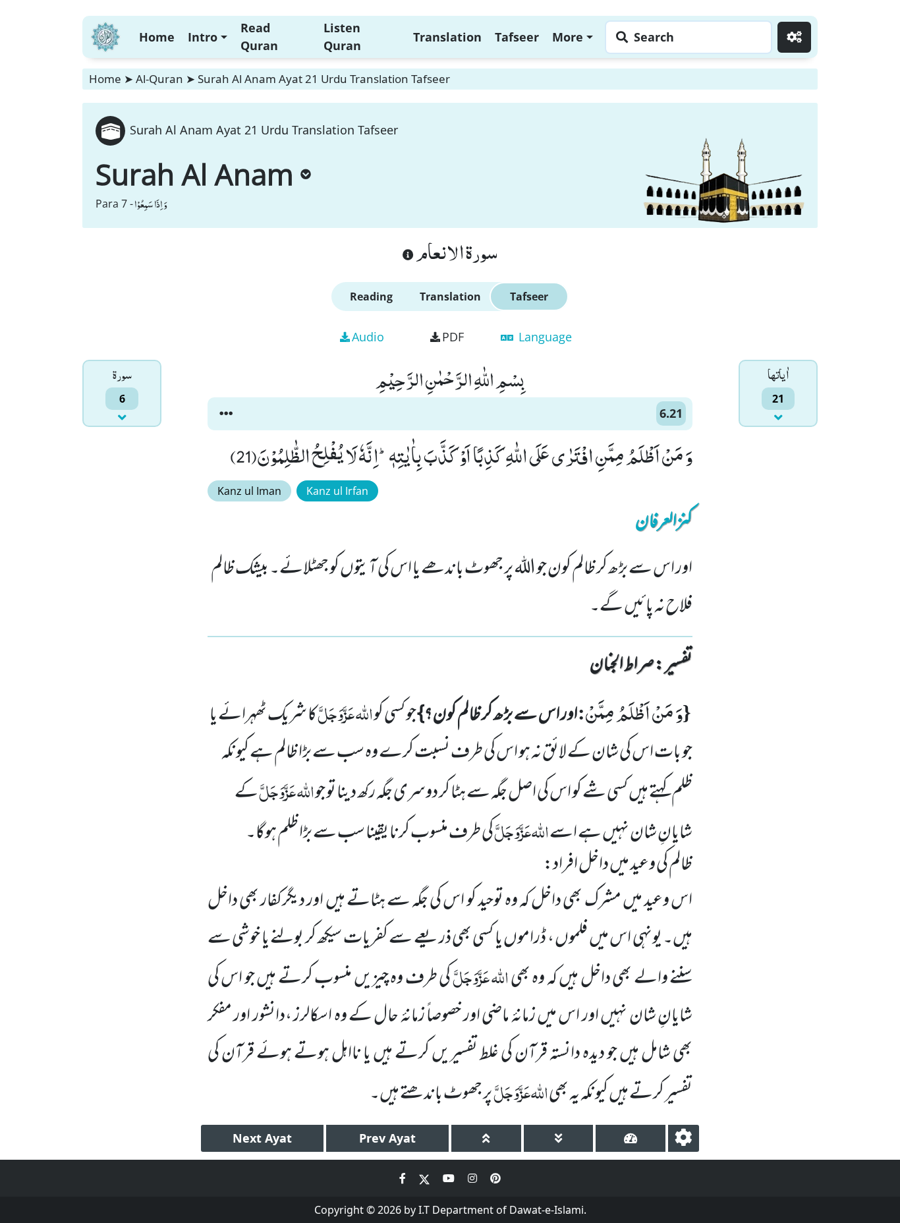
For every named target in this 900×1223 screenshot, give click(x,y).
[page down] (558, 1138)
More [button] (567, 37)
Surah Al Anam (195, 174)
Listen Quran (342, 36)
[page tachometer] (630, 1138)
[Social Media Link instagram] (474, 1178)
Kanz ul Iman (249, 491)
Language (543, 337)
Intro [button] (202, 37)
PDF (453, 337)
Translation (447, 37)
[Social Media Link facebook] (403, 1178)
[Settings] (794, 37)
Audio (368, 337)
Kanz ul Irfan (337, 491)
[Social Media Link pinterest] (495, 1178)
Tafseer (517, 37)
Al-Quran (159, 78)
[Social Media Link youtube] (450, 1178)
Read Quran (259, 36)
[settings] (683, 1138)
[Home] (105, 35)
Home (157, 37)
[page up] (486, 1138)
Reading (371, 296)
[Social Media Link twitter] (425, 1178)
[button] (226, 414)
